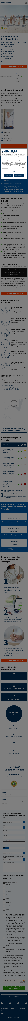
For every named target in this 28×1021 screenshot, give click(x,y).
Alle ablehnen (8, 175)
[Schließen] (25, 150)
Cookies (13, 171)
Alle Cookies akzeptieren (18, 175)
